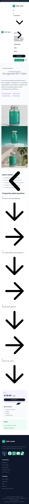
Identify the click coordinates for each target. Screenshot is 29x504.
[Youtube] (18, 453)
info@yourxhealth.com (9, 428)
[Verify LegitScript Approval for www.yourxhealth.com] (4, 455)
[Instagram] (14, 453)
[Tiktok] (22, 453)
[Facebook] (10, 453)
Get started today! (24, 1)
